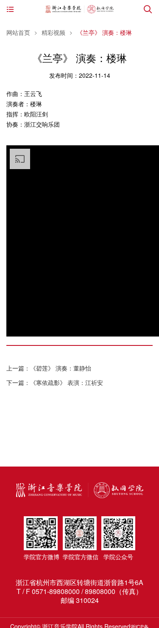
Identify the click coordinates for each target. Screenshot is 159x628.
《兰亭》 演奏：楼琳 (104, 32)
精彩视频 (53, 32)
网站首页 (18, 32)
